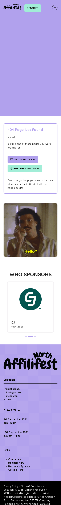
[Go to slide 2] (30, 336)
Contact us (14, 459)
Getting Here (15, 469)
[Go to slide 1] (26, 336)
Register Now (16, 462)
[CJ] (30, 307)
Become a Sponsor (19, 466)
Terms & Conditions (31, 486)
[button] (32, 8)
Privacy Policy (11, 486)
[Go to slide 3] (35, 336)
